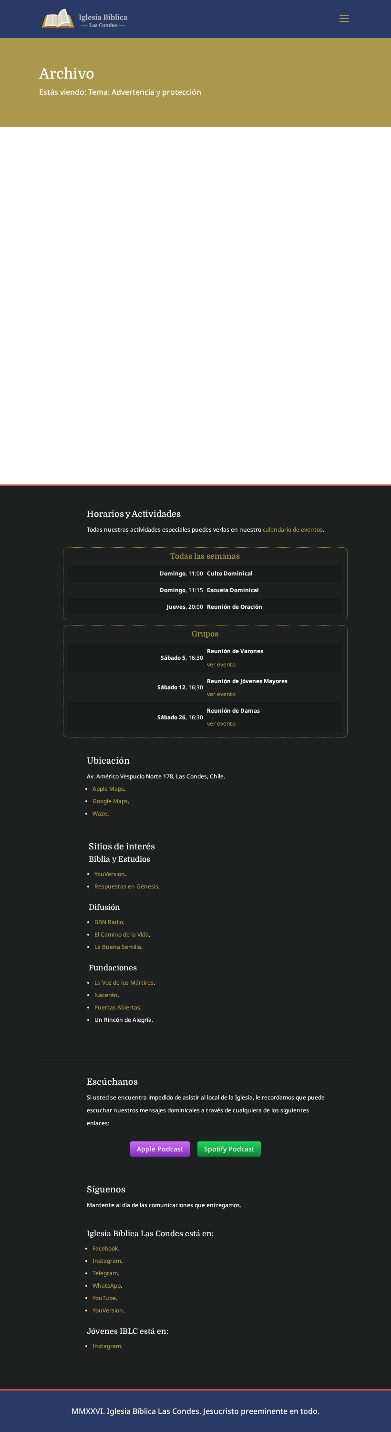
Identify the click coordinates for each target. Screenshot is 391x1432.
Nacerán (106, 995)
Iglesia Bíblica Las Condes (153, 1411)
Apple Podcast (160, 1148)
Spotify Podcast (229, 1148)
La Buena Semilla (117, 947)
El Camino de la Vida (121, 934)
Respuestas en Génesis (126, 886)
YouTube (104, 1298)
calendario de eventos (293, 529)
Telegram (105, 1273)
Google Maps (110, 801)
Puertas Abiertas (117, 1007)
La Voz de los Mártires (124, 982)
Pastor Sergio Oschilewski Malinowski (131, 394)
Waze (100, 813)
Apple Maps (108, 789)
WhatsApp (107, 1285)
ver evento (221, 664)
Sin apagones (75, 379)
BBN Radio (108, 922)
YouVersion (109, 874)
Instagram (107, 1261)
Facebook (105, 1248)
